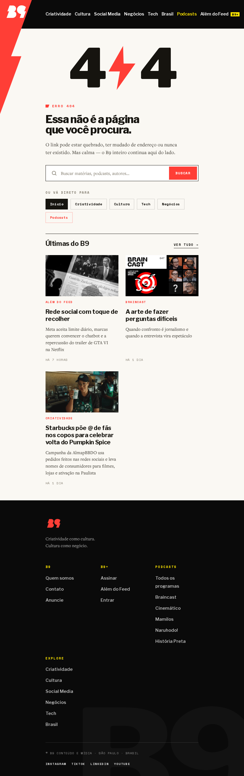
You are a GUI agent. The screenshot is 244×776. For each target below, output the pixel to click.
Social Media (107, 14)
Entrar (107, 600)
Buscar (183, 173)
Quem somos (60, 578)
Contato (55, 589)
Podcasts (187, 14)
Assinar (109, 578)
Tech (153, 14)
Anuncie (54, 600)
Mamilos (164, 619)
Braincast (165, 597)
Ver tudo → (186, 244)
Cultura (82, 14)
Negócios (134, 14)
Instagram (56, 764)
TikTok (78, 764)
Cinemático (168, 608)
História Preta (170, 641)
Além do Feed (214, 14)
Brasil (167, 14)
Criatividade (58, 14)
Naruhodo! (166, 630)
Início (57, 204)
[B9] (16, 14)
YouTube (122, 764)
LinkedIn (99, 764)
